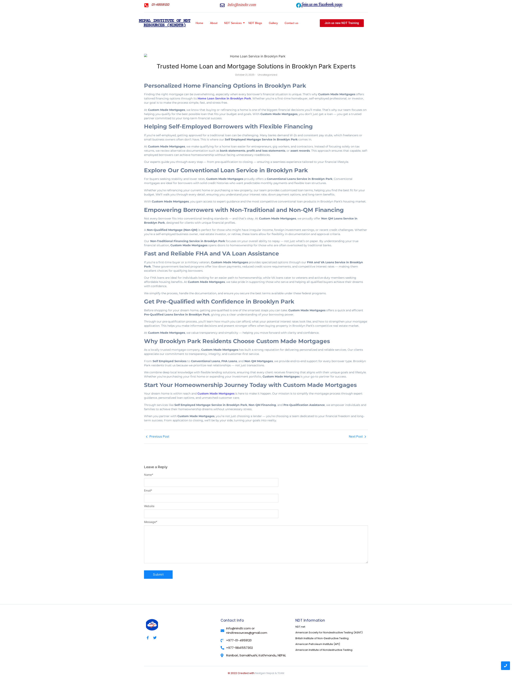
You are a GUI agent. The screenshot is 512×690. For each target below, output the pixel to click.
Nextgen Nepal (264, 673)
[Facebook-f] (147, 637)
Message (150, 522)
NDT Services (233, 23)
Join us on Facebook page (321, 4)
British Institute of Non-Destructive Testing (322, 638)
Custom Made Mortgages (215, 393)
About (213, 23)
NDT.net (300, 627)
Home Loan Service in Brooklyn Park (224, 98)
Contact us (291, 23)
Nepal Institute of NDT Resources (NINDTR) (164, 23)
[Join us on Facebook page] (298, 5)
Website (149, 506)
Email (148, 490)
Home (199, 23)
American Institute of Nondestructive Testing (323, 650)
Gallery (273, 23)
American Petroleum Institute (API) (317, 644)
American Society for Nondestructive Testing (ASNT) (329, 632)
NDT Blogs (255, 23)
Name (148, 474)
